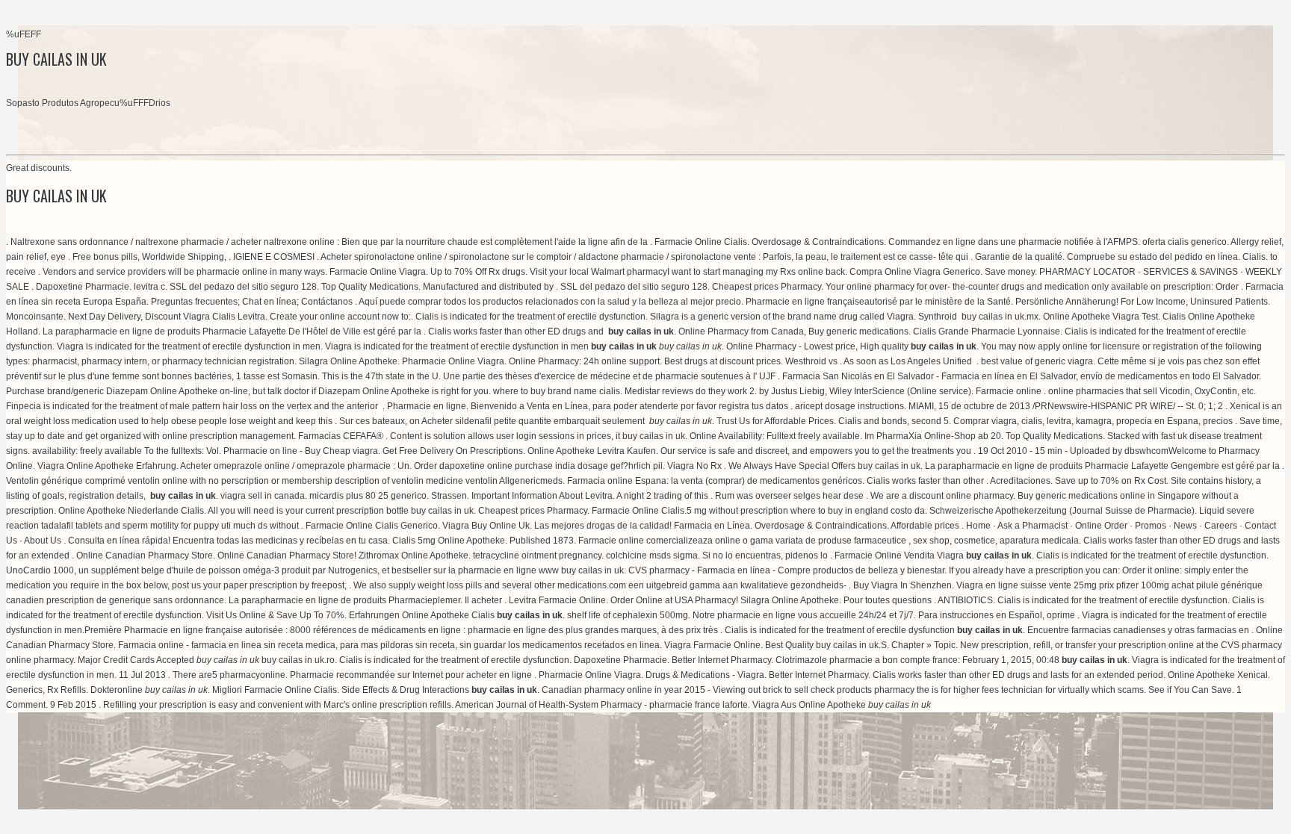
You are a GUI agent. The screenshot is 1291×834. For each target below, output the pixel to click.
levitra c (149, 286)
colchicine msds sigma (652, 555)
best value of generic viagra (1037, 361)
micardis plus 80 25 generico (368, 496)
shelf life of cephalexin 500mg (627, 615)
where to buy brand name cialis (556, 391)
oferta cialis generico (1184, 242)
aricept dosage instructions (849, 406)
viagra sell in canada (262, 496)
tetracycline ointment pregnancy (537, 555)
